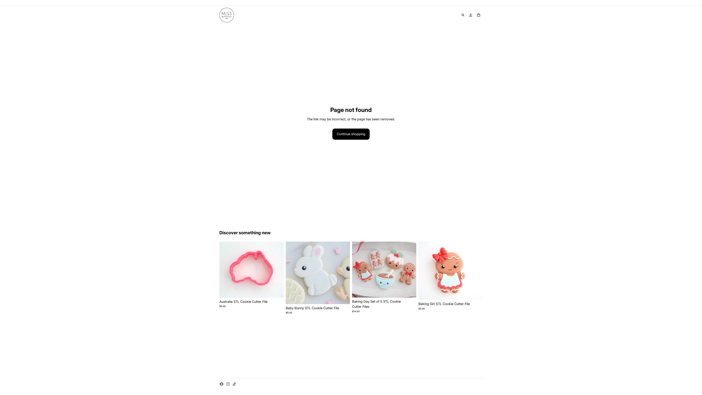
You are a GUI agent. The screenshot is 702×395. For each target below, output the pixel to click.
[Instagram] (228, 384)
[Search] (463, 15)
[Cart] (479, 15)
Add (347, 298)
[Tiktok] (234, 384)
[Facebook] (221, 384)
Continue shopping (351, 134)
